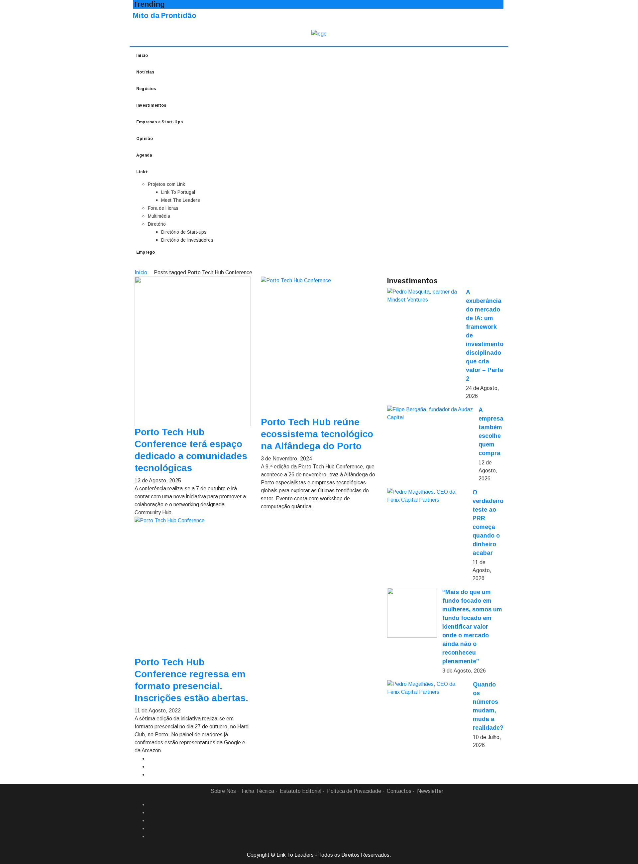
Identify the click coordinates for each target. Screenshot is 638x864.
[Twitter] (151, 820)
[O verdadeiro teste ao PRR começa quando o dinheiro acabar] (427, 496)
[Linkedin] (151, 812)
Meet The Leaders (180, 200)
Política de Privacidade (354, 791)
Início (142, 55)
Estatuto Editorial (300, 791)
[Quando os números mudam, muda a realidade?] (427, 688)
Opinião (144, 138)
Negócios (146, 88)
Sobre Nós (223, 791)
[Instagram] (151, 828)
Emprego (145, 252)
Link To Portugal (178, 192)
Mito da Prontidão (164, 15)
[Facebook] (151, 804)
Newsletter (430, 791)
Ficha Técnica (258, 791)
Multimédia (159, 216)
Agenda (144, 155)
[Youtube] (151, 836)
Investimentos (151, 105)
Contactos (399, 791)
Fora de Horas (163, 208)
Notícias (145, 72)
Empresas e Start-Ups (159, 122)
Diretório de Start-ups (184, 232)
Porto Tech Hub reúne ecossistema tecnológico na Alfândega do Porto (317, 434)
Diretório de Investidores (187, 240)
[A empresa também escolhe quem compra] (430, 414)
